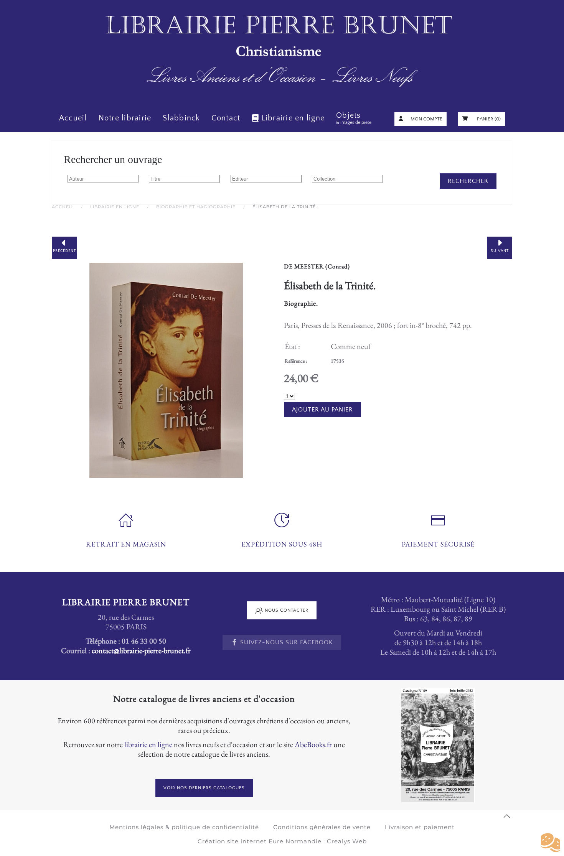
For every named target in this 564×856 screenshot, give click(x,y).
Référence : (296, 360)
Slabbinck (181, 118)
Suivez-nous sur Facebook (286, 642)
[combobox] (103, 179)
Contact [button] (226, 118)
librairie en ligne (148, 744)
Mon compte (426, 119)
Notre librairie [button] (125, 118)
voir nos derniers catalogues (204, 787)
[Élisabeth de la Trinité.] (166, 369)
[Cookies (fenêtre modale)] (550, 843)
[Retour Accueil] (282, 52)
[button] (506, 816)
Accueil (73, 118)
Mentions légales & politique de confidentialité (184, 827)
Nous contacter (286, 610)
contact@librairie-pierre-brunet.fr (141, 650)
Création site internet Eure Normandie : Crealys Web (282, 841)
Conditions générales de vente (322, 827)
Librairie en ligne (293, 118)
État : (292, 346)
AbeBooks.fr (313, 744)
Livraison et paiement (420, 827)
